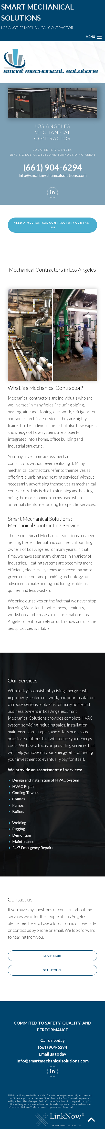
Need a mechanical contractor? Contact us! (53, 225)
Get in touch (53, 970)
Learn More (52, 955)
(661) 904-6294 (52, 167)
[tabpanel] (52, 103)
